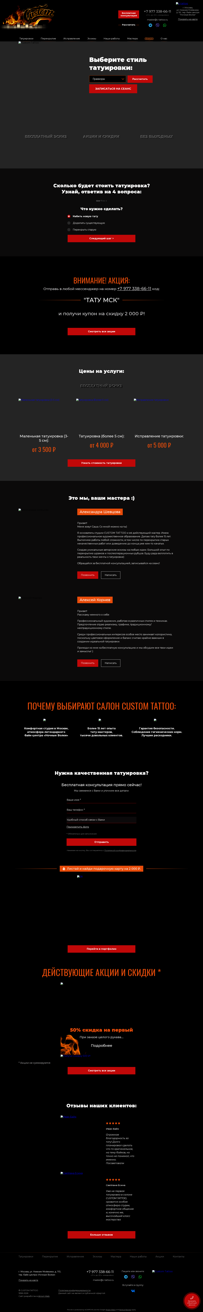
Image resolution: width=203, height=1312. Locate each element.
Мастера (116, 1256)
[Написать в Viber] (157, 26)
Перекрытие (50, 1256)
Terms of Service (125, 1310)
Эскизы (97, 1256)
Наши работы (138, 1256)
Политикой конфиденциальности (120, 850)
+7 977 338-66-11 (157, 11)
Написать (111, 575)
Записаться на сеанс (113, 88)
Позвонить (88, 575)
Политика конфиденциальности (74, 1290)
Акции (159, 1256)
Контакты (178, 1256)
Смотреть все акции (101, 331)
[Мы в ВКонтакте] (133, 1292)
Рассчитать (128, 24)
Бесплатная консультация (129, 14)
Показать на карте (188, 19)
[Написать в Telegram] (150, 26)
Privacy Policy (111, 1310)
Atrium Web (44, 1296)
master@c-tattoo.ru (157, 19)
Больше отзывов (101, 1234)
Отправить (101, 842)
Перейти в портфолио (101, 948)
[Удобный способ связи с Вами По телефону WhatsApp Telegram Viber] (101, 820)
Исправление (75, 1256)
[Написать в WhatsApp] (164, 26)
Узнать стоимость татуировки (101, 463)
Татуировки (26, 1256)
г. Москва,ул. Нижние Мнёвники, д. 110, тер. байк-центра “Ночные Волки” (187, 11)
